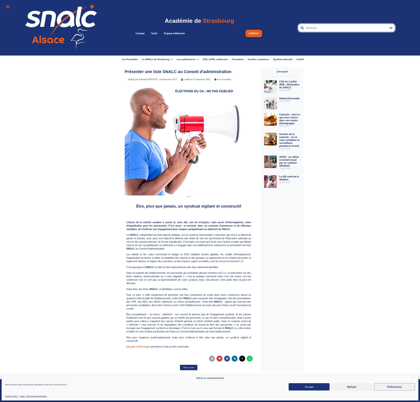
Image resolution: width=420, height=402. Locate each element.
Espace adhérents (174, 33)
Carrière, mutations (258, 59)
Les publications (186, 59)
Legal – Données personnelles (33, 396)
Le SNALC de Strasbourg (156, 59)
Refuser (352, 386)
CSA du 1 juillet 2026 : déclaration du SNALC (289, 84)
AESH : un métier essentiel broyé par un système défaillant (289, 161)
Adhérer (254, 33)
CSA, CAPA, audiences (215, 59)
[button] (212, 359)
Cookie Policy (11, 396)
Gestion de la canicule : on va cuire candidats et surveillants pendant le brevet (289, 140)
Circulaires (238, 59)
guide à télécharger (140, 346)
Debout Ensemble (289, 98)
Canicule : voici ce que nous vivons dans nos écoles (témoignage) (289, 119)
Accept (309, 386)
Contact (140, 33)
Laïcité (300, 59)
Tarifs (154, 33)
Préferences (394, 386)
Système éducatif (282, 59)
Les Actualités (130, 59)
